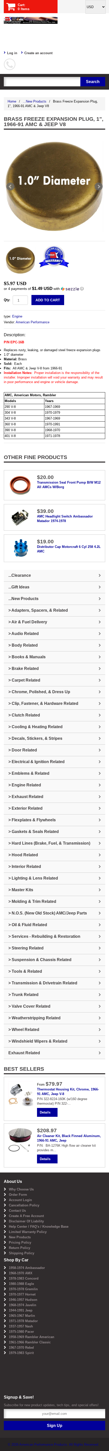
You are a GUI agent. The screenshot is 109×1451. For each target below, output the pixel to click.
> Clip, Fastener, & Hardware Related (43, 703)
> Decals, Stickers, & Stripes (35, 738)
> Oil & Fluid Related (27, 925)
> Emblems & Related (28, 773)
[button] (54, 288)
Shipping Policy (21, 1253)
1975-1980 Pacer (21, 1332)
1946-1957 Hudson (23, 1300)
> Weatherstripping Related (34, 1018)
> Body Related (23, 645)
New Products (20, 1237)
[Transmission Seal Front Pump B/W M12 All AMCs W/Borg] (20, 485)
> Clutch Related (24, 715)
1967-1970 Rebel (21, 1347)
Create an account (38, 53)
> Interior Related (24, 866)
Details (45, 1112)
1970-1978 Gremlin (23, 1289)
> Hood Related (23, 855)
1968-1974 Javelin (22, 1305)
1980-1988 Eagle (21, 1284)
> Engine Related (24, 785)
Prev (10, 187)
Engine (17, 316)
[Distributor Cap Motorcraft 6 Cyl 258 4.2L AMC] (20, 548)
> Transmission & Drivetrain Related (42, 983)
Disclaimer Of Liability (26, 1221)
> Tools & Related (25, 971)
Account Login (20, 1200)
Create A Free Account (26, 1216)
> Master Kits (20, 890)
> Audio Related (23, 633)
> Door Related (22, 750)
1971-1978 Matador (23, 1321)
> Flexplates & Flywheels (32, 820)
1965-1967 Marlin (22, 1316)
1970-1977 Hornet (22, 1294)
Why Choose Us (21, 1189)
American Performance (32, 322)
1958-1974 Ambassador (27, 1268)
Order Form (18, 1195)
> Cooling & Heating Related (35, 727)
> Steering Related (26, 948)
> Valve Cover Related (29, 1006)
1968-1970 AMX (20, 1273)
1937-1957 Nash (21, 1326)
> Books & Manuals (27, 657)
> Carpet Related (24, 680)
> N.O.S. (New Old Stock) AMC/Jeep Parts (47, 913)
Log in (12, 53)
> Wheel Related (23, 1029)
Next (99, 187)
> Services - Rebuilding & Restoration (44, 936)
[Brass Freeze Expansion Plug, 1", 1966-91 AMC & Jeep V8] (54, 186)
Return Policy (19, 1248)
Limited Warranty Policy (28, 1232)
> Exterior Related (25, 808)
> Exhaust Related (25, 796)
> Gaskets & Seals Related (33, 831)
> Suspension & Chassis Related (39, 960)
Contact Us (17, 1211)
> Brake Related (23, 668)
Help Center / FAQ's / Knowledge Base (38, 1226)
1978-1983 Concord (24, 1278)
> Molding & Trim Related (32, 901)
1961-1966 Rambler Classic (30, 1342)
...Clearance (19, 575)
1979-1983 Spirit (21, 1353)
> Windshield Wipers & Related (37, 1041)
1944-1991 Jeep (20, 1310)
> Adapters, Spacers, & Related (38, 610)
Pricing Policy (20, 1242)
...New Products (34, 101)
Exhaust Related (24, 1053)
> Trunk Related (23, 994)
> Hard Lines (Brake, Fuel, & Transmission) (49, 843)
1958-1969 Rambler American (31, 1337)
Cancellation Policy (24, 1205)
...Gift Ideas (18, 587)
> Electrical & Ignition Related (36, 762)
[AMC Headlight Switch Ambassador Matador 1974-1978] (20, 517)
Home (12, 101)
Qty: (7, 300)
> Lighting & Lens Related (33, 878)
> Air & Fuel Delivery (27, 622)
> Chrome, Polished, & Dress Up (39, 692)
